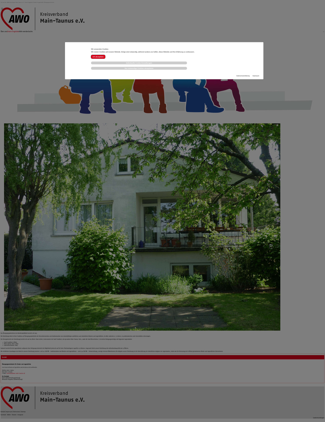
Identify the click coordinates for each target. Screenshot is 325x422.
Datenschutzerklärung (243, 76)
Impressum (256, 76)
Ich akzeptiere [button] (98, 57)
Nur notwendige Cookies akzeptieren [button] (139, 68)
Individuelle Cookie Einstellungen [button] (139, 63)
